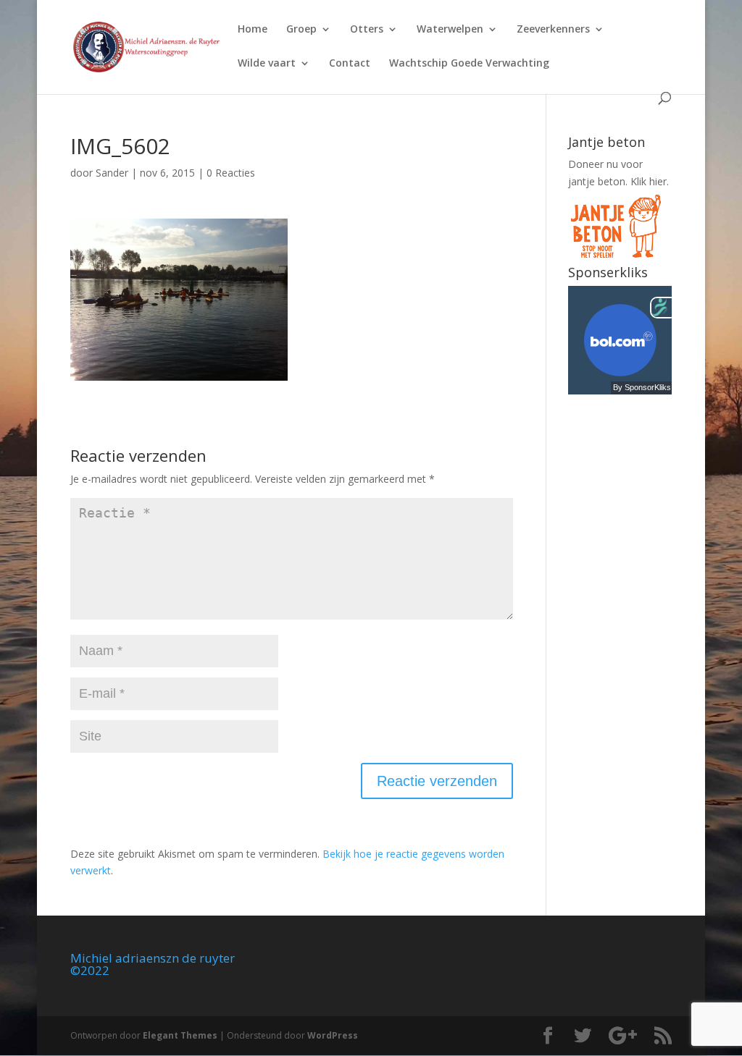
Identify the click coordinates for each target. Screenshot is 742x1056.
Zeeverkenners (553, 29)
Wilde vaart (267, 63)
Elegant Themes (180, 1035)
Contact (349, 63)
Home (252, 29)
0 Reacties (231, 172)
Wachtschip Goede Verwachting (469, 63)
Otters (366, 29)
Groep (301, 29)
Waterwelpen (450, 29)
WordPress (332, 1035)
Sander (112, 172)
